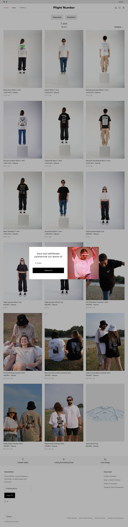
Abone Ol (48, 270)
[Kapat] (97, 249)
